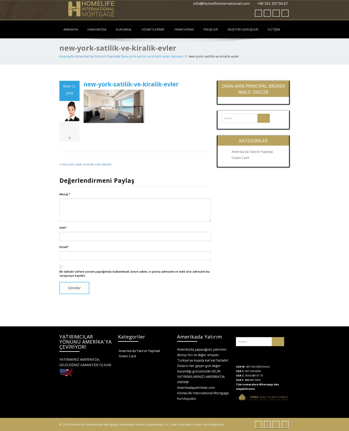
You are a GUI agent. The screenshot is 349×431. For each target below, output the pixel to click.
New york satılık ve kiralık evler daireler (152, 56)
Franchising (184, 29)
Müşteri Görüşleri (243, 29)
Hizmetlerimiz (153, 29)
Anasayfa (70, 29)
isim (63, 227)
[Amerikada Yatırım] (115, 9)
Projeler (210, 29)
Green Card (240, 158)
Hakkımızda (96, 29)
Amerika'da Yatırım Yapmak (97, 56)
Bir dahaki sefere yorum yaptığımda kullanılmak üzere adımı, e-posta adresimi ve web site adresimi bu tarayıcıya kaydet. (134, 274)
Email (63, 247)
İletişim (274, 29)
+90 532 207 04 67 (272, 3)
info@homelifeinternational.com (221, 3)
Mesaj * (64, 194)
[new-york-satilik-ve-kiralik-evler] (114, 106)
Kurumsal (124, 29)
